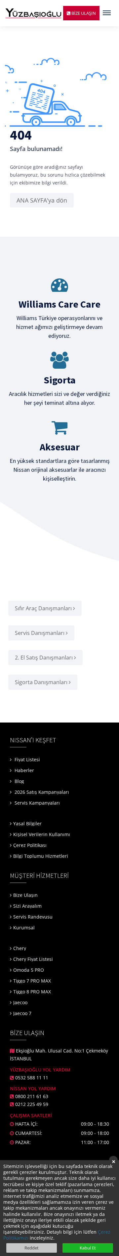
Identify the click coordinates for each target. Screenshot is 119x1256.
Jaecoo (20, 1002)
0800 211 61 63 (31, 1096)
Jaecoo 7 (22, 1013)
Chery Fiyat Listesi (33, 959)
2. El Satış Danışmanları (44, 657)
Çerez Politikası (30, 845)
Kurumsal (24, 927)
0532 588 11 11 (31, 1077)
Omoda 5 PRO (28, 970)
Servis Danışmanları (40, 633)
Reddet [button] (31, 1248)
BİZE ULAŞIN (83, 13)
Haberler (23, 770)
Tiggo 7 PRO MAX (32, 981)
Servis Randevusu (33, 917)
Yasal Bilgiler (27, 823)
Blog (18, 781)
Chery (19, 948)
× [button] (113, 1160)
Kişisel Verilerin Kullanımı (41, 834)
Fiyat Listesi (26, 759)
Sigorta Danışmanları (42, 682)
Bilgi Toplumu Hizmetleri (40, 856)
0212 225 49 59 (31, 1104)
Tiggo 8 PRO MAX (32, 991)
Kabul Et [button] (88, 1248)
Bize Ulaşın (25, 895)
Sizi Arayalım (27, 906)
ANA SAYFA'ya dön (42, 200)
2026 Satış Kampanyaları (42, 792)
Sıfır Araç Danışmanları (44, 608)
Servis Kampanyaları (37, 803)
